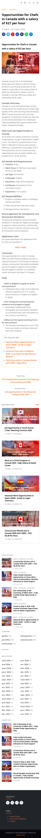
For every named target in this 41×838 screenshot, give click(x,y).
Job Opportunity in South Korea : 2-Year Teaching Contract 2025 (19, 429)
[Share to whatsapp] (26, 34)
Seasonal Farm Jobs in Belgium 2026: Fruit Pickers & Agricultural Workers (21, 354)
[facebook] (21, 2)
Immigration (23, 559)
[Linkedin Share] (17, 34)
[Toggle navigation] (37, 3)
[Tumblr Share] (22, 34)
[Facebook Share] (3, 34)
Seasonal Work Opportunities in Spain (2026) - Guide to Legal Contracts (20, 345)
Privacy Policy (15, 816)
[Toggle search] (34, 3)
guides (15, 559)
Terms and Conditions (18, 819)
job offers (30, 559)
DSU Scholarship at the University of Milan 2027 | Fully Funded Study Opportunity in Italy (25, 594)
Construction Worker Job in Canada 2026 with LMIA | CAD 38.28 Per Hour (18, 533)
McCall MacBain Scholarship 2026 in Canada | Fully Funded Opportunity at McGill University (26, 775)
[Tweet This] (8, 34)
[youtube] (12, 803)
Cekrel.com (20, 835)
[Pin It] (13, 34)
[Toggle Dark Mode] (30, 3)
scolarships (31, 588)
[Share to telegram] (31, 34)
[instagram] (25, 2)
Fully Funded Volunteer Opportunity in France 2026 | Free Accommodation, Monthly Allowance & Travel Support (25, 578)
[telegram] (8, 803)
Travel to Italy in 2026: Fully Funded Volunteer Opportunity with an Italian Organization (25, 608)
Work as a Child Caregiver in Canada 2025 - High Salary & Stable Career (20, 463)
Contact (12, 821)
